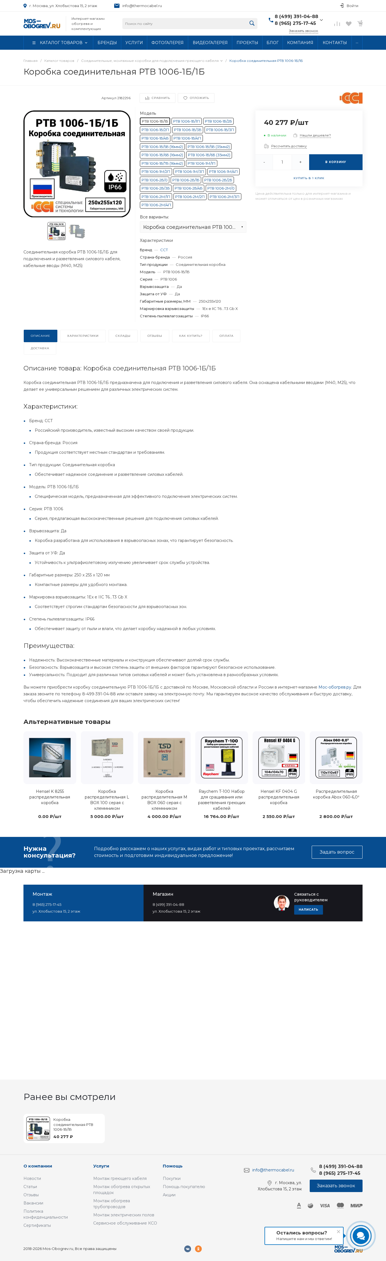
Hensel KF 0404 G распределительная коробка (279, 797)
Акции (169, 1194)
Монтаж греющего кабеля (120, 1178)
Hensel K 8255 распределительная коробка (49, 797)
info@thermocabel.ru (142, 5)
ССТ (164, 250)
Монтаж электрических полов (123, 1214)
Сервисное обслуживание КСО (125, 1223)
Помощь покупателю (184, 1186)
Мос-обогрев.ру (334, 687)
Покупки (172, 1178)
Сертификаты (37, 1225)
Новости (32, 1178)
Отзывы (31, 1194)
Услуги (101, 1166)
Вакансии (33, 1203)
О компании (37, 1166)
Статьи (30, 1186)
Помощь (173, 1166)
